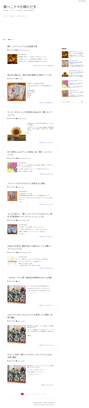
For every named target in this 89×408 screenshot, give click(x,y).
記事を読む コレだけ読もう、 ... (46, 236)
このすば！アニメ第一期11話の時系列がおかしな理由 (29, 277)
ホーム (5, 39)
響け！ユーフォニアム (21, 50)
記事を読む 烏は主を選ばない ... (46, 102)
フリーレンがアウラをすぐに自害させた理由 (26, 183)
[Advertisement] (44, 27)
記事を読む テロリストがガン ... (46, 345)
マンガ (19, 187)
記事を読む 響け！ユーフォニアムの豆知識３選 (43, 65)
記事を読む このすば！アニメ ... (46, 305)
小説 (18, 78)
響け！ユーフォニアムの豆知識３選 (22, 46)
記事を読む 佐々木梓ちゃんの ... (46, 173)
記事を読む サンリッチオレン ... (46, 142)
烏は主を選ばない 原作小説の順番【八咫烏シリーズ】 (29, 75)
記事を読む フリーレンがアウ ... (46, 204)
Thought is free (51, 404)
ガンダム (23, 321)
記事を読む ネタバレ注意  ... (47, 384)
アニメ (28, 50)
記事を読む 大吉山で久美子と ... (46, 268)
